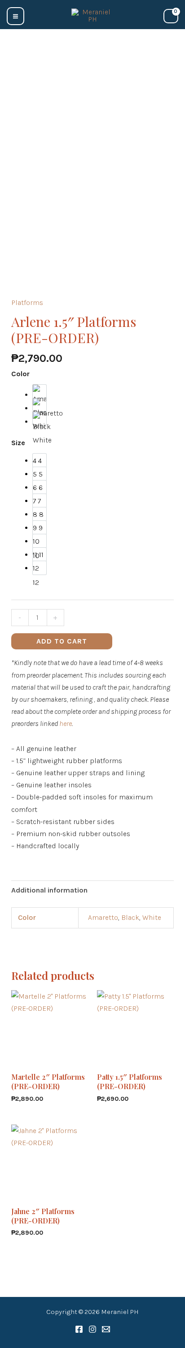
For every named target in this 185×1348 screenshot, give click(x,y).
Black (130, 917)
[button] (36, 14)
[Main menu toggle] (15, 16)
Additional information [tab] (49, 890)
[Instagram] (92, 1329)
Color (20, 373)
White (151, 917)
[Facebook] (79, 1329)
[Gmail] (106, 1329)
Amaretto (103, 917)
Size (18, 442)
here (65, 723)
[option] (39, 391)
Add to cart (61, 641)
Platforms (27, 302)
